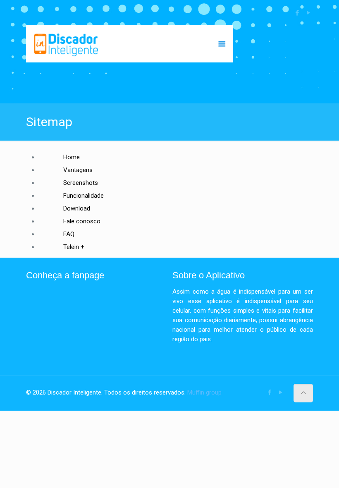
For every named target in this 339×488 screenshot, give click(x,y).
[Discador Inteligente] (66, 43)
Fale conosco (81, 221)
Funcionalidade (83, 195)
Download (76, 208)
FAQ (68, 234)
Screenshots (80, 183)
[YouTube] (308, 13)
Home (71, 157)
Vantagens (78, 170)
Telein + (73, 247)
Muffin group (204, 392)
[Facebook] (297, 13)
